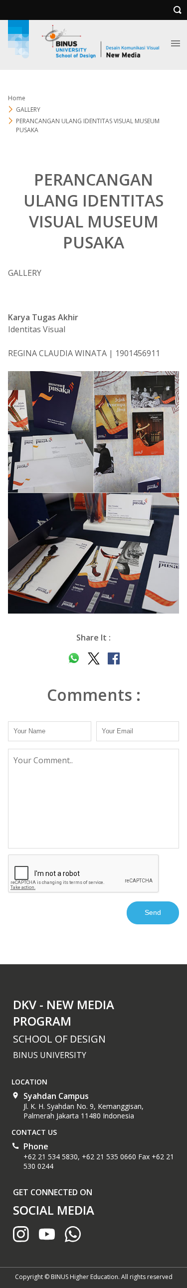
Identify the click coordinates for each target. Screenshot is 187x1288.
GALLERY (28, 109)
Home (16, 98)
